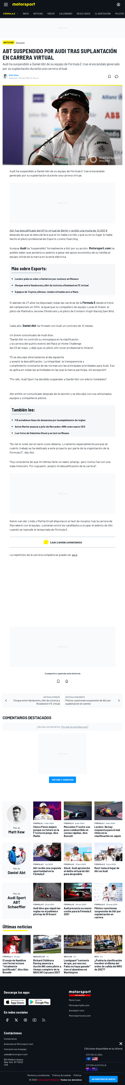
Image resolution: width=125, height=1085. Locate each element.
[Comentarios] (117, 76)
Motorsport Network (48, 1079)
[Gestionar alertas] (66, 681)
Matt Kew (14, 75)
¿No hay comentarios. (62, 726)
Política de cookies (61, 1075)
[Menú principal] (5, 4)
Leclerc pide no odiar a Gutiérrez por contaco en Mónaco (47, 278)
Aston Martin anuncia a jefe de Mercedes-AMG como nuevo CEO (50, 426)
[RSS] (43, 1020)
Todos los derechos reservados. (78, 1079)
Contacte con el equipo (15, 1049)
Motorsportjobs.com (79, 1005)
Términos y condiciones (38, 1075)
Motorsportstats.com (80, 1015)
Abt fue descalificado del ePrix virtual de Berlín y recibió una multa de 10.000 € (58, 230)
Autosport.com (76, 1010)
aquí (74, 555)
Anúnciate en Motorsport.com (18, 1044)
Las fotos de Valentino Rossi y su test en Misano (42, 433)
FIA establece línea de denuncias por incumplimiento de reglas (50, 420)
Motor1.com (74, 1000)
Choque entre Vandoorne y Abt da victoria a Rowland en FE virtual (52, 285)
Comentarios (10, 1038)
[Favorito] (109, 76)
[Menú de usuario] (118, 4)
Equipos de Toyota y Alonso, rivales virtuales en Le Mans (46, 291)
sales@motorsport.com (16, 1054)
